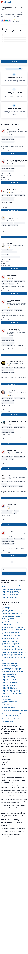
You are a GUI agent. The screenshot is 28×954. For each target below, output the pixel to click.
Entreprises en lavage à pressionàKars (11, 670)
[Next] (21, 562)
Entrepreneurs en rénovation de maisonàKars (13, 655)
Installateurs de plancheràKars (9, 688)
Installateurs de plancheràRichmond (11, 588)
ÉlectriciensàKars (6, 621)
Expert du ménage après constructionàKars (13, 671)
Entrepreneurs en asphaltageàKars (10, 632)
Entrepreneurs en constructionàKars (11, 641)
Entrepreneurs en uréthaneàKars (10, 663)
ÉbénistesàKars (6, 619)
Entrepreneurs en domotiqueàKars (10, 643)
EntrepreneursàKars (7, 624)
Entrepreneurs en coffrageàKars (10, 640)
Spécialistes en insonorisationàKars (11, 718)
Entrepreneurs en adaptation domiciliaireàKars (13, 627)
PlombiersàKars (6, 704)
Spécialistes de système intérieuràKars (11, 717)
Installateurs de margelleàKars (9, 682)
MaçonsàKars (5, 696)
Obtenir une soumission (14, 153)
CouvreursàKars (6, 612)
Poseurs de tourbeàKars (8, 706)
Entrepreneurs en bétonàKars (9, 633)
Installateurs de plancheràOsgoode (11, 594)
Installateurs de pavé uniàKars (9, 685)
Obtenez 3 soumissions (14, 573)
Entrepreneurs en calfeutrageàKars (11, 635)
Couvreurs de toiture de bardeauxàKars (12, 613)
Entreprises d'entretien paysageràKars (11, 668)
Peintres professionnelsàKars (9, 701)
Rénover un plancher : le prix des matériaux (13, 836)
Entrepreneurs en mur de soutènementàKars (13, 649)
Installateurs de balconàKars (9, 677)
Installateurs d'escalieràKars (9, 674)
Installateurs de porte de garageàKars (11, 690)
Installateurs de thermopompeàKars (11, 695)
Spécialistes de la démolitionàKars (10, 715)
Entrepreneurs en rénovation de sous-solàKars (13, 662)
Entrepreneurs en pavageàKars (10, 651)
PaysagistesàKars (6, 699)
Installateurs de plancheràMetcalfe (10, 592)
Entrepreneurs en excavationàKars (10, 644)
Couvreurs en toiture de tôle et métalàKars (12, 615)
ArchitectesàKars (6, 607)
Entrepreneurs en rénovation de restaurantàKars (14, 657)
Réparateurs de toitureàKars (9, 707)
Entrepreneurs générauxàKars (9, 666)
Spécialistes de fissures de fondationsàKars (13, 709)
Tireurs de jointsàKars (7, 721)
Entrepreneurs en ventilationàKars (10, 665)
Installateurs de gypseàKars (9, 681)
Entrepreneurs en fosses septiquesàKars (12, 648)
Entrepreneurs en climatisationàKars (11, 638)
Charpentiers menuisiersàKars (9, 610)
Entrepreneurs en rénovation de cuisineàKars (13, 654)
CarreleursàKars (6, 608)
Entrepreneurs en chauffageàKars (10, 637)
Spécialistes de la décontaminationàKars (12, 713)
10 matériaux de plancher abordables (11, 834)
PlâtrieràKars (5, 702)
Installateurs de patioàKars (8, 684)
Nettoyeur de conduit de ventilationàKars (12, 698)
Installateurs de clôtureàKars (9, 679)
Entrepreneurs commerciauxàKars (10, 626)
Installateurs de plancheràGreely (10, 591)
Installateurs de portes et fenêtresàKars (12, 691)
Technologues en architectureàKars (11, 720)
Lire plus (3, 148)
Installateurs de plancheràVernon (10, 597)
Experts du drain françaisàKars (9, 673)
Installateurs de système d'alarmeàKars (12, 693)
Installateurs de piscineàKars (9, 687)
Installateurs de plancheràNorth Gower (11, 589)
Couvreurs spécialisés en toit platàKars (11, 616)
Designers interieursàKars (8, 618)
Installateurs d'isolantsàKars (9, 676)
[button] (26, 1)
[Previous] (7, 562)
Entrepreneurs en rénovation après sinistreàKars (14, 652)
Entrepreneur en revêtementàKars (10, 623)
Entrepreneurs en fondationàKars (10, 646)
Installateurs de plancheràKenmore (10, 596)
